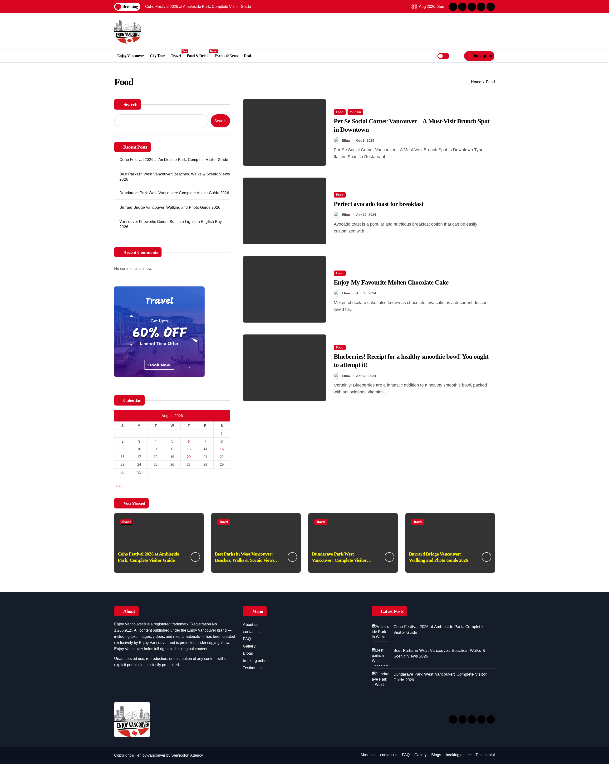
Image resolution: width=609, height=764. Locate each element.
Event (126, 522)
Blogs (248, 653)
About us (250, 625)
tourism (355, 112)
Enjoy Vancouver (130, 56)
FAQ (247, 639)
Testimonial (253, 668)
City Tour (157, 56)
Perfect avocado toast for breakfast (378, 204)
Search (130, 104)
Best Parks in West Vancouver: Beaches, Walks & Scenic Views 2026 (174, 176)
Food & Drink (199, 54)
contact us (251, 632)
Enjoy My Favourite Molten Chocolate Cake (391, 282)
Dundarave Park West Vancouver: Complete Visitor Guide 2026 (174, 193)
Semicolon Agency (187, 755)
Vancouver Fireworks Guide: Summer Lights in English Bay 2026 (170, 224)
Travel (177, 54)
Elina (346, 140)
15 (222, 449)
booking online (256, 661)
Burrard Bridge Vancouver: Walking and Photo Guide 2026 (169, 207)
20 (189, 457)
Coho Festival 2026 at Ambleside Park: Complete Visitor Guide (173, 160)
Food (340, 112)
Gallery (249, 646)
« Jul (119, 486)
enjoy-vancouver (151, 755)
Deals (248, 56)
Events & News (226, 56)
